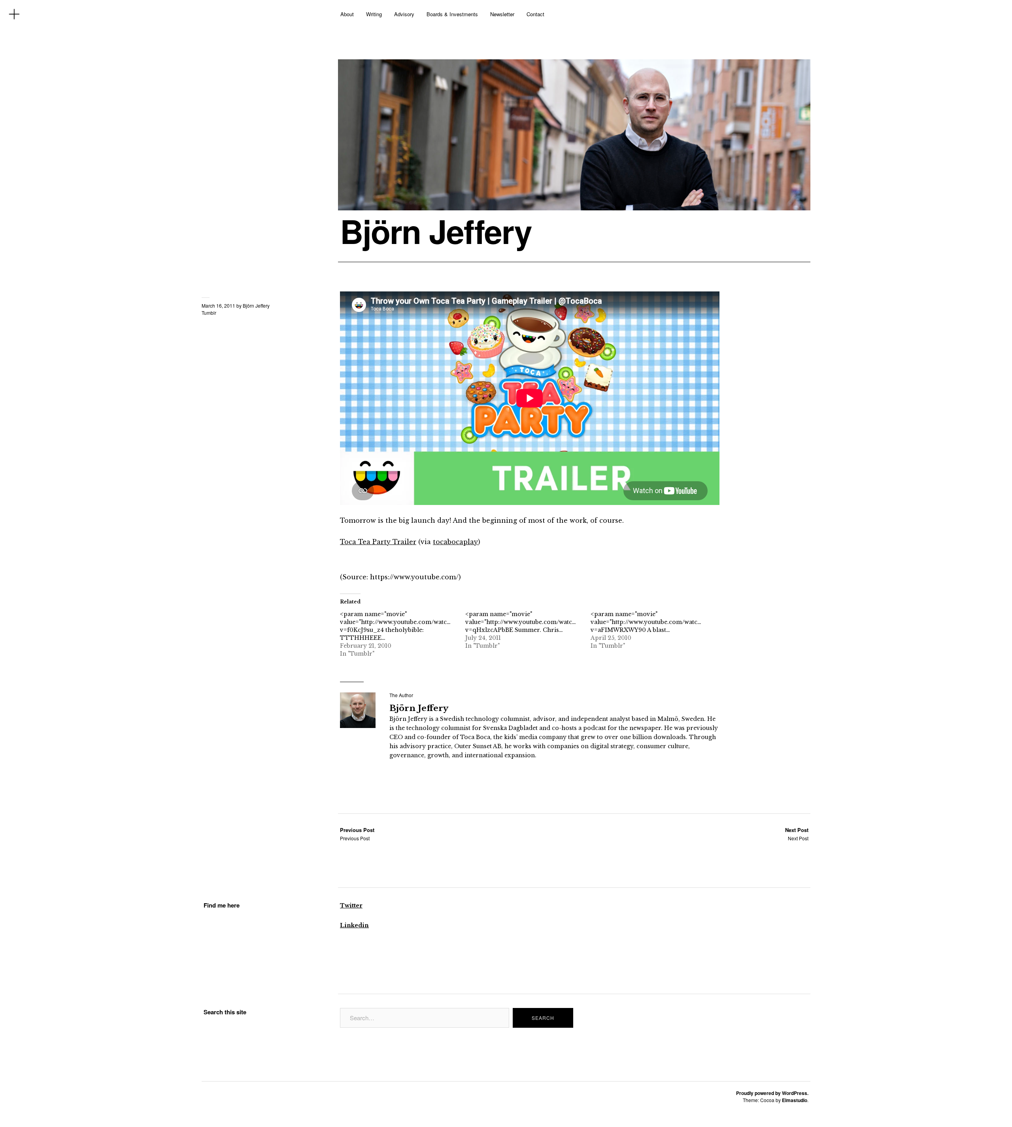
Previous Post (357, 833)
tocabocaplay (455, 542)
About (347, 14)
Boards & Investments (452, 14)
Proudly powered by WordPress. (772, 1093)
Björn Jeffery (436, 231)
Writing (374, 14)
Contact (535, 14)
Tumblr (209, 312)
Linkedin (354, 925)
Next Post (796, 833)
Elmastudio (794, 1100)
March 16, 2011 (218, 305)
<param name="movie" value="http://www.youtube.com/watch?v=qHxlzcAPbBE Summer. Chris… (522, 622)
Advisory (404, 14)
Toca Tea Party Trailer (378, 542)
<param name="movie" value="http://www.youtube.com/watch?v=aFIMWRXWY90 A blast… (647, 622)
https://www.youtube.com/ (414, 577)
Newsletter (502, 14)
